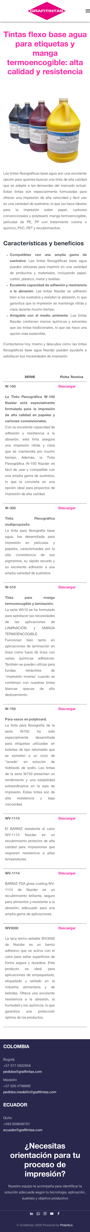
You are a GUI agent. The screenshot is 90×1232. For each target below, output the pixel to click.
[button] (88, 11)
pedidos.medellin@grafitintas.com (29, 1092)
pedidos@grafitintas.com (22, 1071)
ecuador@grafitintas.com (22, 1130)
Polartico (66, 1225)
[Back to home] (46, 11)
